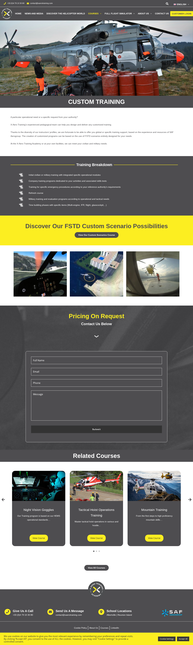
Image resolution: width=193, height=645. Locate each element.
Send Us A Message (70, 611)
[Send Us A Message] (50, 612)
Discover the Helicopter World (65, 13)
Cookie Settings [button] (167, 638)
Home (18, 13)
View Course (39, 538)
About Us (143, 13)
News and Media (34, 13)
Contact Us (162, 13)
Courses (93, 13)
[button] (180, 4)
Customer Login (181, 13)
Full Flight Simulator (118, 13)
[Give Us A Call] (8, 612)
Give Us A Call (23, 611)
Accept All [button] (183, 638)
